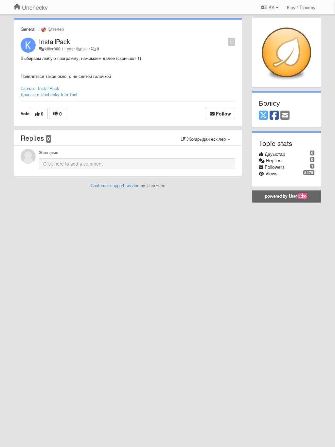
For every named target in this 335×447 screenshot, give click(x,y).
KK (271, 7)
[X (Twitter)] (263, 115)
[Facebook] (274, 115)
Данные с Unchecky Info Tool (49, 94)
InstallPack (54, 41)
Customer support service (115, 185)
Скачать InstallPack (40, 88)
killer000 (52, 49)
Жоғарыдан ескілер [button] (206, 139)
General (28, 29)
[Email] (285, 115)
